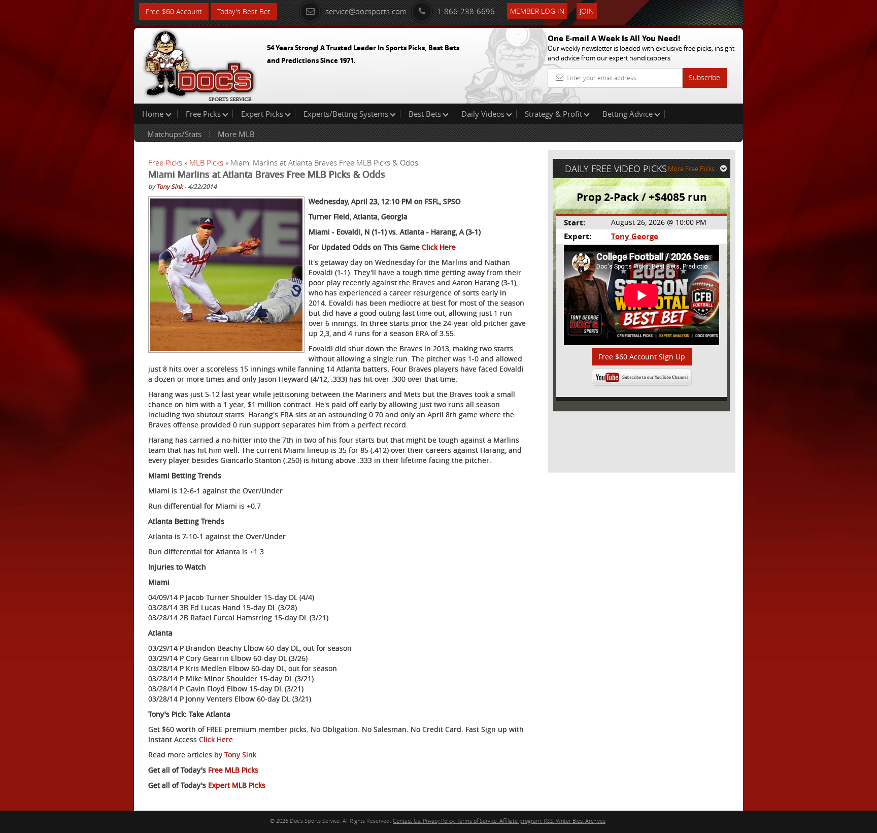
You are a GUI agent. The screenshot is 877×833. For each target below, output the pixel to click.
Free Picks (203, 114)
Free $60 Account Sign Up (641, 356)
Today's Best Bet (244, 11)
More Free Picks (691, 168)
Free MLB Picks (233, 770)
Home (153, 114)
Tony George (634, 236)
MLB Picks (206, 162)
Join (587, 11)
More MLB (236, 134)
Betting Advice (627, 114)
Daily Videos (482, 114)
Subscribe (704, 77)
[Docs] (199, 63)
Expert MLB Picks (236, 785)
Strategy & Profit (553, 114)
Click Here (439, 247)
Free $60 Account (174, 11)
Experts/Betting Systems (345, 114)
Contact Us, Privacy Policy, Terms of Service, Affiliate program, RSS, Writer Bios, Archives (499, 820)
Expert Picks (262, 114)
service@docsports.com (366, 11)
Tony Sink (169, 186)
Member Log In (537, 11)
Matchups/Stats (174, 134)
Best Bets (425, 114)
